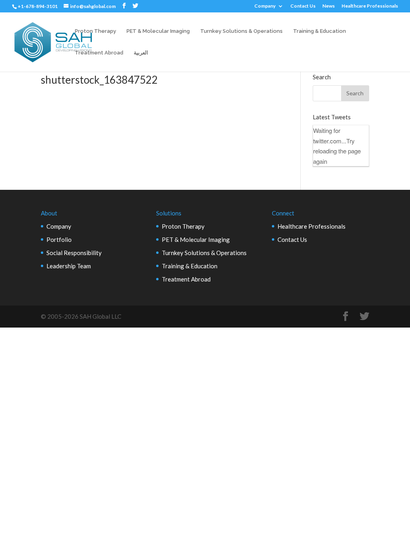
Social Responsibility (74, 252)
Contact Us (303, 6)
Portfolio (59, 239)
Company (264, 6)
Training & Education (319, 31)
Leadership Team (68, 265)
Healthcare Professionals (370, 6)
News (328, 6)
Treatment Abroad (99, 53)
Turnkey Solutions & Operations (241, 31)
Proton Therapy (95, 31)
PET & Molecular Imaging (158, 31)
